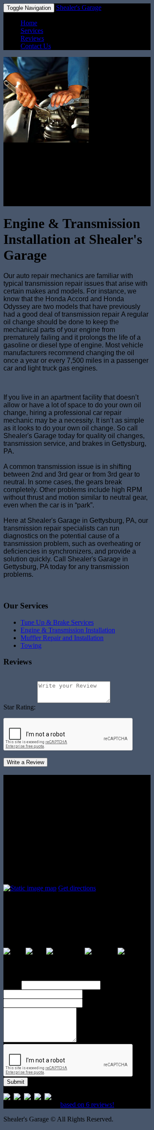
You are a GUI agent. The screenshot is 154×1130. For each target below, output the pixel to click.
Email (92, 993)
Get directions (77, 888)
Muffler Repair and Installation (62, 637)
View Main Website (30, 202)
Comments (98, 1002)
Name (11, 984)
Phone (110, 984)
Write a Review (25, 762)
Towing (31, 645)
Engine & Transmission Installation (68, 630)
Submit (15, 1082)
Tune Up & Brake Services (57, 622)
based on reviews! (87, 1104)
